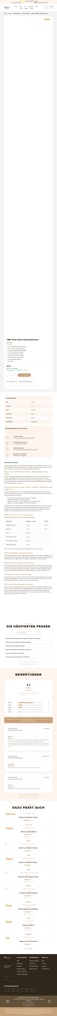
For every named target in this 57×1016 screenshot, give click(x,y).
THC (25, 6)
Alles (31, 8)
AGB (18, 960)
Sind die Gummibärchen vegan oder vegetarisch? (18, 649)
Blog (43, 960)
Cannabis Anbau (45, 968)
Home (5, 13)
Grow (26, 8)
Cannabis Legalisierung (22, 974)
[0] (51, 8)
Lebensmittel (16, 13)
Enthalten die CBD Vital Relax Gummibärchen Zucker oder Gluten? (23, 638)
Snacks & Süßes (26, 13)
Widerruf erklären (33, 968)
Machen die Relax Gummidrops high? (15, 646)
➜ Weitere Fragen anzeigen (29, 662)
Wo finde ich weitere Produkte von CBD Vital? (18, 657)
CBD (16, 6)
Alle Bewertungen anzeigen (28, 795)
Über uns (44, 963)
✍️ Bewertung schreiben (28, 693)
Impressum (19, 966)
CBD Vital (33, 406)
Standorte (44, 966)
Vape (21, 8)
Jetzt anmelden (28, 1004)
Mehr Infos (33, 720)
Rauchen (30, 6)
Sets (36, 6)
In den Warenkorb (24, 375)
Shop (10, 13)
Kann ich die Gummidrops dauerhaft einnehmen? (18, 642)
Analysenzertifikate (21, 968)
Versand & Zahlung (33, 966)
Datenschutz (20, 963)
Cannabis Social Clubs (22, 971)
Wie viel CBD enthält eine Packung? (15, 653)
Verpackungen (32, 963)
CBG (20, 6)
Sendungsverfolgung (34, 960)
